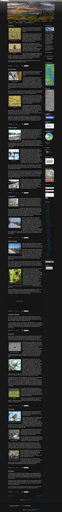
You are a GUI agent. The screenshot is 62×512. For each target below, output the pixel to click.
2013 (47, 220)
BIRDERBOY (47, 144)
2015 (47, 217)
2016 (47, 216)
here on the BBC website (27, 285)
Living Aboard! (11, 196)
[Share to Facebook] (27, 65)
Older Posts (39, 495)
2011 (47, 254)
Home (25, 495)
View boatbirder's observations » (51, 152)
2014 (47, 219)
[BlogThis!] (25, 65)
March (48, 233)
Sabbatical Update (12, 241)
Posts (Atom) (27, 499)
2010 (47, 255)
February (48, 234)
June (48, 229)
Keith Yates (21, 505)
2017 (47, 215)
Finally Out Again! (12, 127)
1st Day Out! (11, 409)
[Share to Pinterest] (28, 65)
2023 (47, 207)
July (48, 228)
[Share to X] (26, 65)
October (48, 224)
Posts (47, 267)
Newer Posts (11, 495)
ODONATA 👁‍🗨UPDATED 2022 (29, 22)
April (48, 232)
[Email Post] (22, 65)
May (48, 230)
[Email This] (24, 65)
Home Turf (10, 25)
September (49, 225)
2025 (47, 204)
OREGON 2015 (10, 22)
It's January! (11, 334)
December (49, 221)
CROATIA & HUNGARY (18, 22)
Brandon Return (12, 69)
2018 (47, 213)
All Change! (11, 471)
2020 (47, 211)
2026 (47, 203)
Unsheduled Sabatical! (13, 314)
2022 (47, 208)
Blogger (37, 509)
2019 (47, 212)
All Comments (49, 268)
